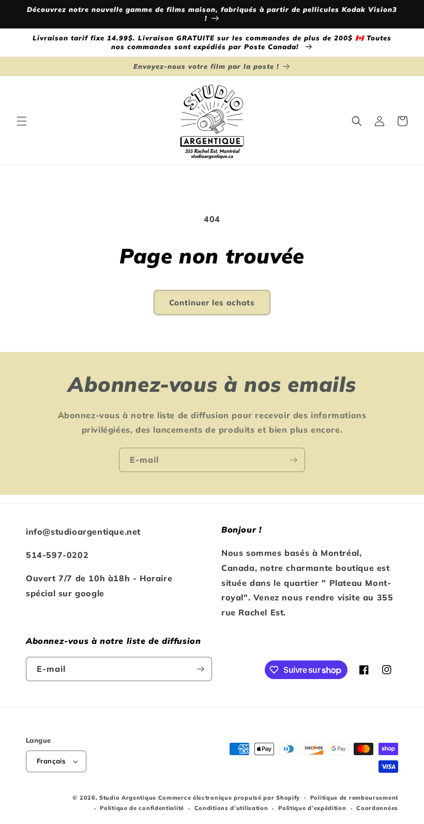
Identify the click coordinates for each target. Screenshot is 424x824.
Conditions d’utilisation (231, 808)
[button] (21, 121)
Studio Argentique (127, 797)
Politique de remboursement (354, 797)
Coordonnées (377, 808)
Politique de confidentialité (142, 808)
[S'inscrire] (293, 460)
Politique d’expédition (312, 808)
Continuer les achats (212, 302)
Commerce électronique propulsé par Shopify (229, 797)
